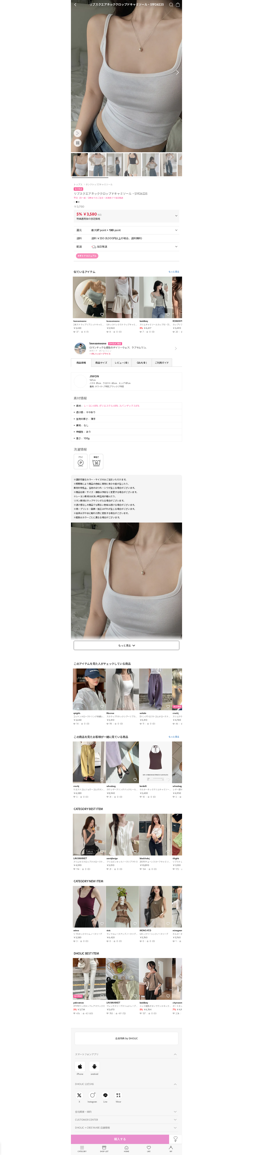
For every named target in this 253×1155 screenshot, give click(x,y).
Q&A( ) (142, 362)
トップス (78, 184)
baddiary (144, 321)
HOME (126, 1151)
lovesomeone (79, 321)
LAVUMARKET (80, 858)
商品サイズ (101, 362)
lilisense (110, 713)
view (175, 348)
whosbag (111, 786)
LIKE (148, 1151)
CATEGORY (82, 1151)
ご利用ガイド (162, 362)
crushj (76, 786)
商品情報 (81, 362)
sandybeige (112, 858)
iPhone (80, 1074)
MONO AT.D (145, 930)
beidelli (143, 786)
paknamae (78, 1003)
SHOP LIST (104, 1151)
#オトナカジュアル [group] (87, 255)
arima (76, 930)
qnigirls (76, 713)
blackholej (145, 858)
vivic (108, 930)
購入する (120, 1139)
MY (171, 1151)
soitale (143, 713)
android (94, 1074)
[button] (176, 72)
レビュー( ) (121, 362)
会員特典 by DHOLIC (126, 1038)
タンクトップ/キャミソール (99, 184)
